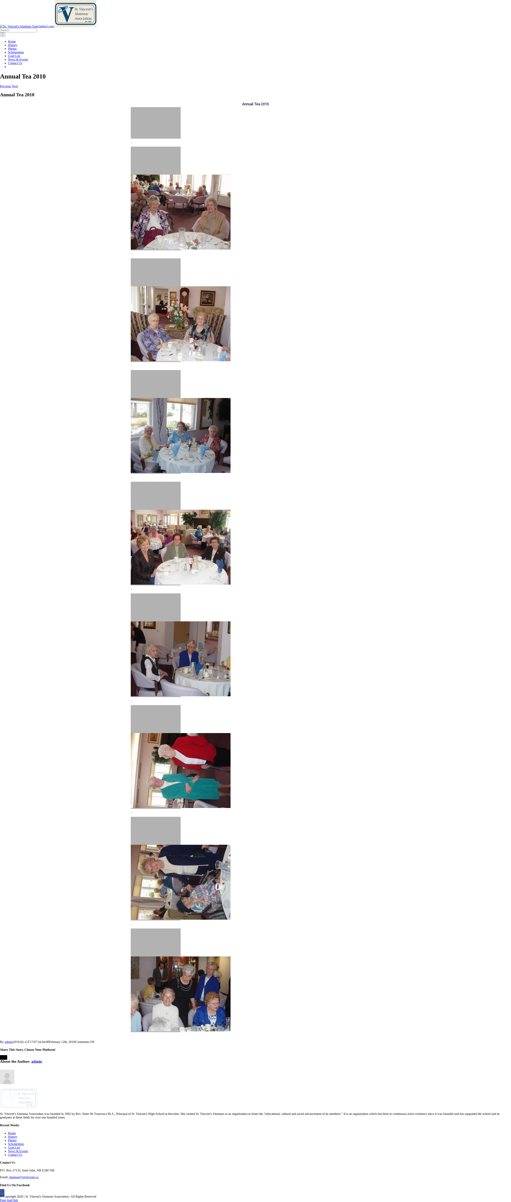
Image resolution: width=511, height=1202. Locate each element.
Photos (12, 1140)
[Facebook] (2, 1193)
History (12, 1136)
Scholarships (16, 1144)
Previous (5, 86)
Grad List (14, 1147)
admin (8, 1042)
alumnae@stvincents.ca (24, 1177)
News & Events (18, 1151)
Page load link (9, 1200)
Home (12, 1133)
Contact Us (15, 1154)
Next (15, 86)
